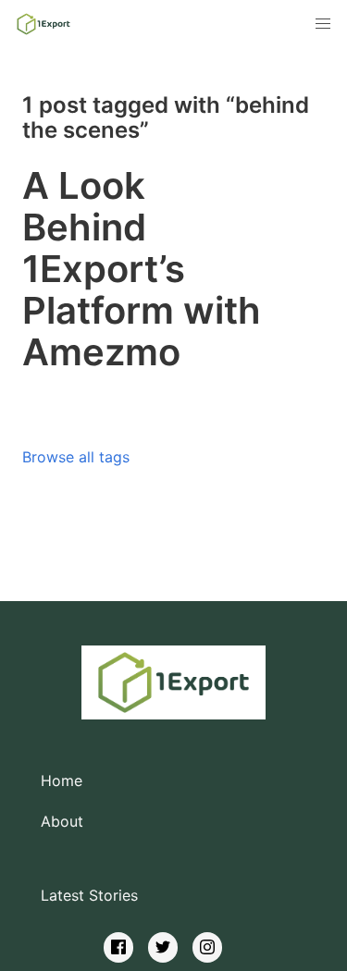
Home (61, 780)
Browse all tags (76, 457)
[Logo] (43, 24)
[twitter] (163, 947)
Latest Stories (89, 895)
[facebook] (118, 947)
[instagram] (207, 947)
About (62, 821)
